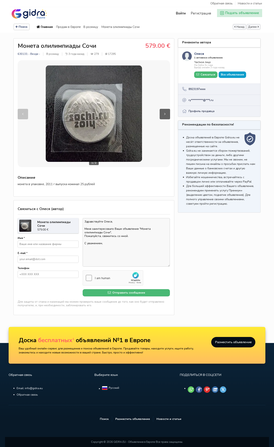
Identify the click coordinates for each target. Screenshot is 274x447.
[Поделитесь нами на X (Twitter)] (223, 389)
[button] (165, 114)
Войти (181, 13)
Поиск (23, 27)
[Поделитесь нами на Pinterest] (207, 389)
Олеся (199, 54)
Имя (21, 238)
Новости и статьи (250, 3)
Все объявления (232, 75)
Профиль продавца (201, 111)
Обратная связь (221, 3)
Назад (240, 27)
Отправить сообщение (128, 293)
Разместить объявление (233, 342)
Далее (252, 27)
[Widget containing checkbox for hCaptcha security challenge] (113, 278)
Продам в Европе (68, 27)
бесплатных (56, 340)
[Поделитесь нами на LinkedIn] (215, 389)
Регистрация (201, 13)
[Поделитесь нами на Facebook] (199, 389)
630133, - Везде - (29, 54)
